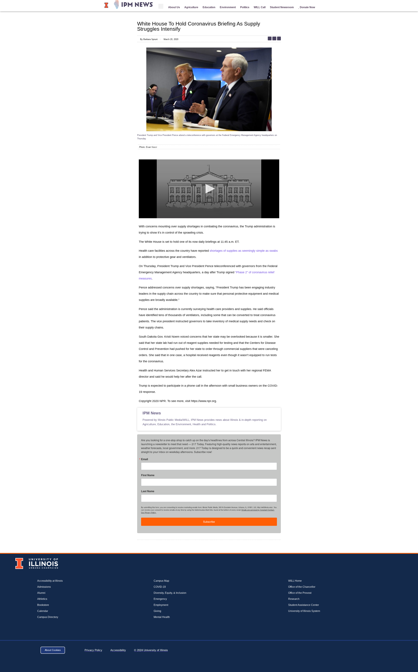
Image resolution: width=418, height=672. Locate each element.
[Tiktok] (270, 38)
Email (144, 459)
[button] (160, 6)
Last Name (147, 491)
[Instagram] (274, 38)
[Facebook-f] (279, 38)
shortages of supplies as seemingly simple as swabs (244, 250)
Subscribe (209, 522)
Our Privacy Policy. (148, 512)
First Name (147, 475)
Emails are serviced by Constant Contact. (257, 509)
